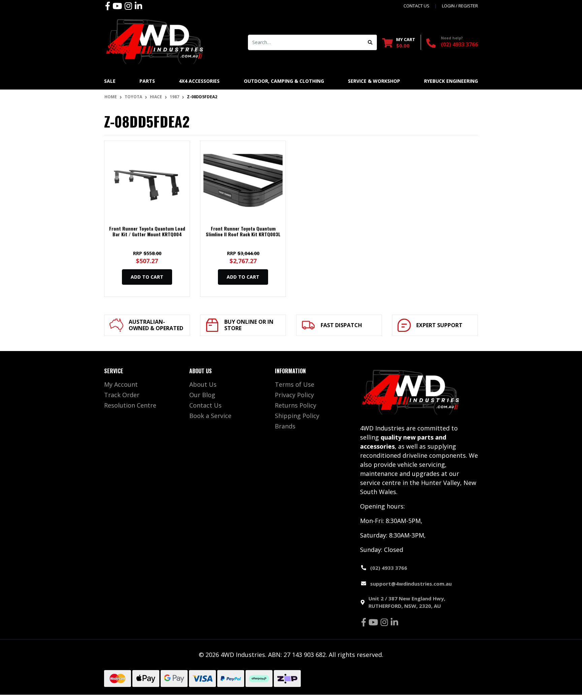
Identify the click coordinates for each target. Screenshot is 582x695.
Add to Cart (147, 277)
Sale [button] (110, 81)
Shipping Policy (297, 416)
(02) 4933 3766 (459, 44)
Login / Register (460, 6)
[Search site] (370, 42)
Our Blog (202, 395)
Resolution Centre (130, 405)
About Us (203, 384)
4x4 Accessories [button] (199, 81)
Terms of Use (294, 384)
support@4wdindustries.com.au (411, 583)
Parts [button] (147, 81)
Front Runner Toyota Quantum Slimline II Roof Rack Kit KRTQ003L (243, 231)
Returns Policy (295, 405)
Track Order (121, 395)
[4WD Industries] (154, 41)
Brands (285, 426)
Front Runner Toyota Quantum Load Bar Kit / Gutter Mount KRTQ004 (147, 231)
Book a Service (210, 416)
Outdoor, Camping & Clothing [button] (284, 81)
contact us (416, 6)
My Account (121, 384)
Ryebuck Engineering (451, 81)
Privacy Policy (294, 395)
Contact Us (205, 405)
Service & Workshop (374, 81)
